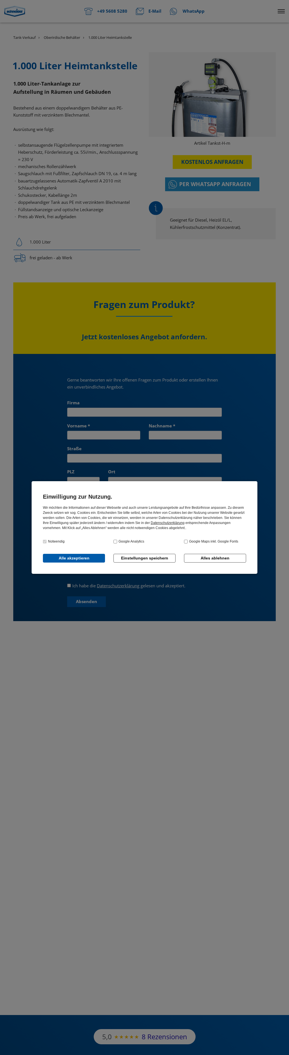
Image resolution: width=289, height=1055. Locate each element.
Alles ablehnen (215, 558)
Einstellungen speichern (144, 558)
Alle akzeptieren (74, 558)
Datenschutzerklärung (168, 523)
